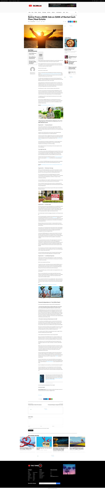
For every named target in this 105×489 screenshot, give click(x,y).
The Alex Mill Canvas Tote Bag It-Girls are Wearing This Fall (32, 57)
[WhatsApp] (76, 21)
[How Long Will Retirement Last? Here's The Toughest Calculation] (77, 442)
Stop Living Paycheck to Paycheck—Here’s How (47, 105)
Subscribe (58, 483)
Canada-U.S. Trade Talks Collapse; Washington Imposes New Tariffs (72, 68)
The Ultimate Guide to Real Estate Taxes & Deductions (48, 284)
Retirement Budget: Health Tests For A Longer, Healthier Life (27, 448)
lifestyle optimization (50, 361)
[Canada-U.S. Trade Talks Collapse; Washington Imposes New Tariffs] (66, 67)
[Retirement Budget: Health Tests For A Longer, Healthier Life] (27, 442)
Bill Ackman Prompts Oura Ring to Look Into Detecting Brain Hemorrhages (32, 62)
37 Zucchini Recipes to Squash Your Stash (55, 404)
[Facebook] (93, 1)
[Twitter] (98, 1)
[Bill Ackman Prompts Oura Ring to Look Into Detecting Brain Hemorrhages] (66, 62)
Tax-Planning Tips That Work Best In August (44, 448)
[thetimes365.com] (29, 21)
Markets (69, 71)
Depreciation (55, 217)
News (69, 66)
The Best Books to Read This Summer (35, 404)
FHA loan (47, 157)
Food (29, 52)
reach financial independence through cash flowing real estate (51, 73)
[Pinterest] (74, 21)
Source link (40, 395)
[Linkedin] (96, 1)
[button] (75, 12)
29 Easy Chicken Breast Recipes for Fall (32, 54)
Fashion (69, 55)
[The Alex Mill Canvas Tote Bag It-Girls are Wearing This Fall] (66, 57)
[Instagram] (94, 1)
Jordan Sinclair (70, 69)
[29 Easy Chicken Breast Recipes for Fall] (71, 43)
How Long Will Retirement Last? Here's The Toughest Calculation (77, 448)
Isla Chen (69, 64)
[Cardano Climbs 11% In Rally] (66, 72)
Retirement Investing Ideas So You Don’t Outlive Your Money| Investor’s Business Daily (60, 449)
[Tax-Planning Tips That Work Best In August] (44, 442)
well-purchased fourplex (59, 156)
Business (69, 60)
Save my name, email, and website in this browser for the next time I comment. (39, 428)
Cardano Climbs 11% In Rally (72, 72)
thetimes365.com (32, 21)
